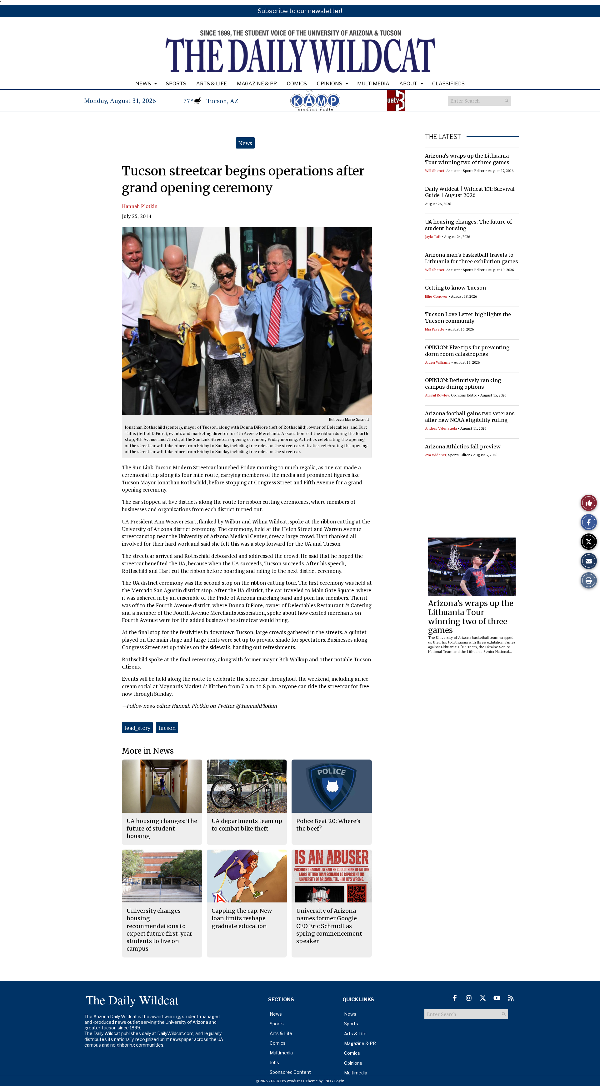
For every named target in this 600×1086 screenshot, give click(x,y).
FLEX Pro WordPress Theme (294, 1080)
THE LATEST (443, 136)
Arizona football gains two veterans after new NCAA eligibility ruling (470, 416)
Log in (339, 1080)
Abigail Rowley (437, 395)
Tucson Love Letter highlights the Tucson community (468, 317)
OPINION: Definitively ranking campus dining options (463, 383)
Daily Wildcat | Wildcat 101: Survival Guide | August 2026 (470, 192)
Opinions (329, 84)
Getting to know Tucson (455, 288)
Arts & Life (211, 84)
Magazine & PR (257, 84)
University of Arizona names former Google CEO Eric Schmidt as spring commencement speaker (329, 926)
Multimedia (373, 84)
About (408, 84)
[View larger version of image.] (247, 321)
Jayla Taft (433, 236)
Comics (297, 84)
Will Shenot (434, 170)
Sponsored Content (290, 1072)
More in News (148, 751)
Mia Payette (434, 329)
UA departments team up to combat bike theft (247, 824)
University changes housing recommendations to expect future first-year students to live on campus (159, 929)
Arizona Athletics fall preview (463, 446)
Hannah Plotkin (140, 206)
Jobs (274, 1062)
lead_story (137, 727)
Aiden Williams (437, 362)
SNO (327, 1080)
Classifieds (448, 84)
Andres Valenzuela (441, 428)
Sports (176, 84)
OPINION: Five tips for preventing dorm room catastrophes (467, 350)
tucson (167, 727)
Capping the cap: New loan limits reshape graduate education (242, 918)
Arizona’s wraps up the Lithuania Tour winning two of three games (467, 159)
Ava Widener (435, 454)
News (143, 84)
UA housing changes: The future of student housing (162, 828)
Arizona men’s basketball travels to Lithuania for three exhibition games (471, 258)
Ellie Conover (436, 296)
